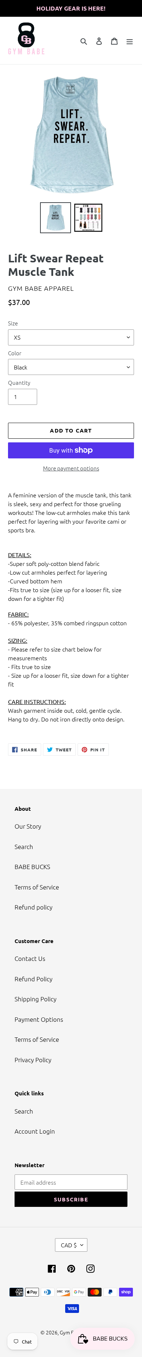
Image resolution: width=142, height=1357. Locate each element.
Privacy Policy (33, 1060)
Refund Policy (33, 979)
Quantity (19, 382)
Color (14, 353)
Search (24, 846)
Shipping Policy (35, 999)
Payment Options (39, 1019)
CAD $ (69, 1245)
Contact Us (30, 958)
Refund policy (33, 907)
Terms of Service (37, 887)
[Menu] (129, 40)
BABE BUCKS (32, 867)
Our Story (28, 826)
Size (13, 323)
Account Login (35, 1131)
